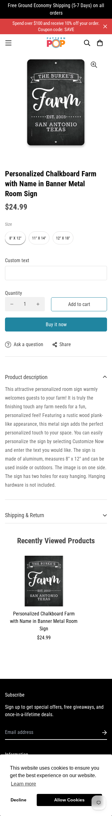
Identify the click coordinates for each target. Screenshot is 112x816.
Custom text (17, 260)
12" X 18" (63, 238)
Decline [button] (18, 799)
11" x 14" (39, 238)
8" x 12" (15, 238)
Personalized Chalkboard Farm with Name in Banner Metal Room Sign (43, 621)
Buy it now (56, 324)
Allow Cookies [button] (69, 799)
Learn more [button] (23, 783)
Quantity (13, 293)
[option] (56, 102)
